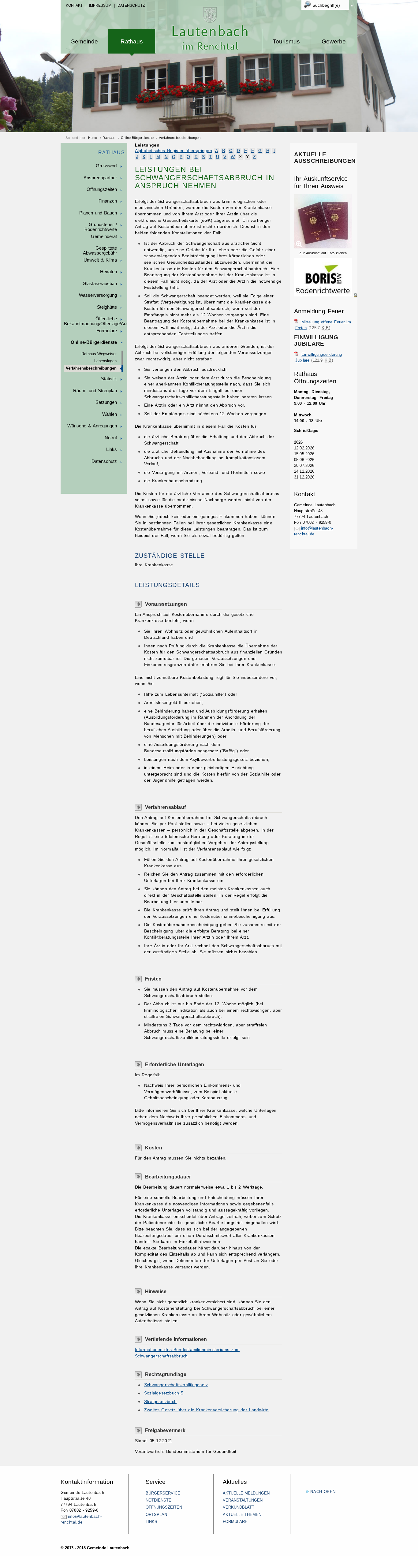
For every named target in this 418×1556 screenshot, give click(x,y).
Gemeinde (84, 41)
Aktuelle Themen (242, 1514)
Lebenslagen (105, 361)
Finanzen (108, 201)
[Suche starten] (352, 5)
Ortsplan (156, 1514)
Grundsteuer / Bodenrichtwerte (100, 227)
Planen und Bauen (98, 212)
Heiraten (108, 271)
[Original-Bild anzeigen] (325, 301)
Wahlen (109, 414)
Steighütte (107, 307)
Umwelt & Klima (100, 260)
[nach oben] (307, 1492)
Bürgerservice (163, 1493)
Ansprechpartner (100, 177)
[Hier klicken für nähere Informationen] (325, 295)
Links (111, 449)
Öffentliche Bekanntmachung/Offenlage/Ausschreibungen (95, 321)
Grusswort (106, 165)
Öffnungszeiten (102, 189)
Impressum (100, 5)
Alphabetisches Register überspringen (173, 150)
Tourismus (286, 41)
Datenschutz (131, 5)
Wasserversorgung (98, 295)
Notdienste (158, 1500)
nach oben (323, 1491)
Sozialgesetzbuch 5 (164, 1393)
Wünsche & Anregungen (92, 425)
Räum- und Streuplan (95, 390)
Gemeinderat (104, 236)
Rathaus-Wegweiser (99, 354)
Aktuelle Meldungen (246, 1493)
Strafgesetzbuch (160, 1401)
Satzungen (106, 402)
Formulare (106, 330)
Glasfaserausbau (100, 283)
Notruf (111, 437)
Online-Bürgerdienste (137, 138)
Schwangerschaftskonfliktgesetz (176, 1385)
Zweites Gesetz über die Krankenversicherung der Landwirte (206, 1410)
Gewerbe (334, 41)
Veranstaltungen (243, 1500)
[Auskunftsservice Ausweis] (323, 247)
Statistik (109, 378)
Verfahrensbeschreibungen (179, 138)
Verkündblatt (238, 1507)
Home (92, 138)
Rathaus (132, 41)
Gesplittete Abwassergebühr (100, 250)
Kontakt (74, 5)
